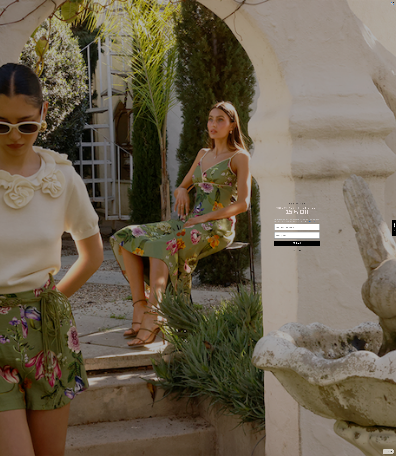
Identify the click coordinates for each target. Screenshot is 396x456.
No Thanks (297, 250)
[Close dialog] (393, 2)
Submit (297, 243)
